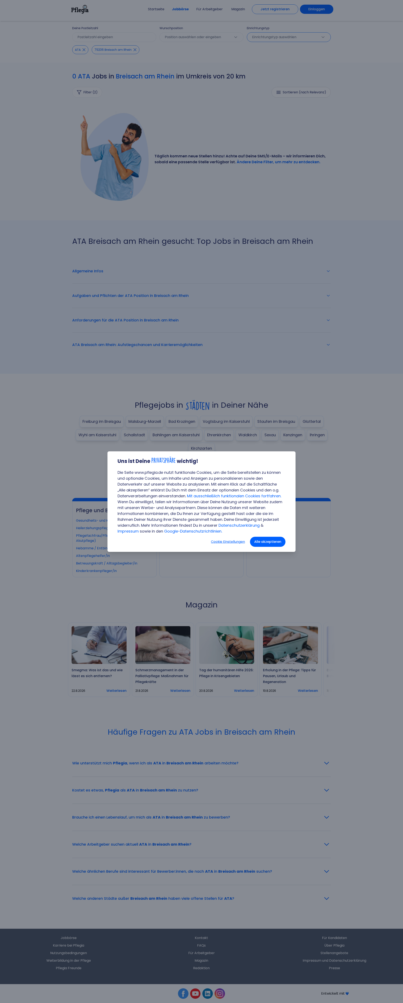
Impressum (128, 531)
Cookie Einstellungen (228, 541)
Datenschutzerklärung (239, 525)
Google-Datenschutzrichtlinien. (193, 531)
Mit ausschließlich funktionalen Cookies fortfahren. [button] (234, 496)
